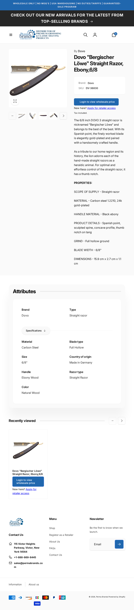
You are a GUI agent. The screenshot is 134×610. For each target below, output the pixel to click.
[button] (11, 35)
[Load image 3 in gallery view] (43, 116)
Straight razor (78, 315)
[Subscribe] (119, 544)
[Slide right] (63, 115)
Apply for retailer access (101, 108)
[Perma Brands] (16, 525)
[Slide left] (12, 115)
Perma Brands (102, 597)
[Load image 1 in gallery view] (22, 116)
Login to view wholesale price (97, 101)
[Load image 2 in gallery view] (33, 116)
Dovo (79, 51)
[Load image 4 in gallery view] (53, 116)
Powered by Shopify (117, 597)
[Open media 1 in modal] (38, 78)
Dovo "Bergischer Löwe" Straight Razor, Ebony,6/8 (27, 472)
